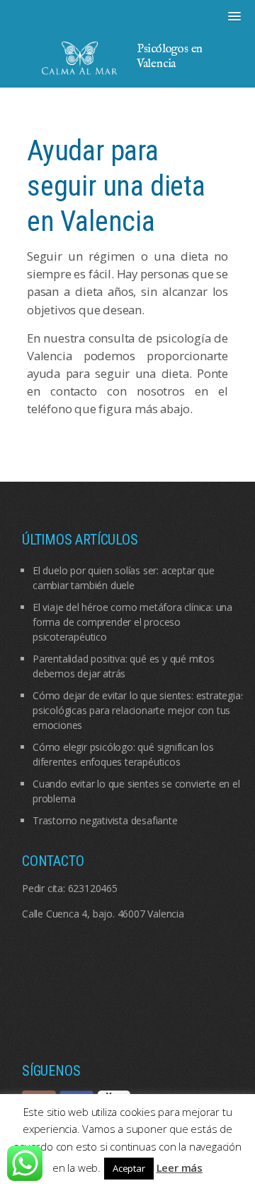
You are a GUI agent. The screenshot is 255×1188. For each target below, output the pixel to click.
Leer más (180, 1167)
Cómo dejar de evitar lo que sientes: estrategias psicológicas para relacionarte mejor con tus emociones (139, 710)
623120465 (93, 888)
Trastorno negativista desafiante (105, 820)
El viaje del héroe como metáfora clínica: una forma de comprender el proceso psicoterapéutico (132, 621)
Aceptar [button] (129, 1168)
